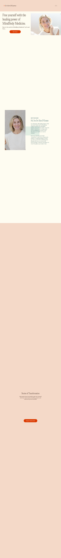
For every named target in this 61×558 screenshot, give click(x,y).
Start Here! (15, 31)
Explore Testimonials (30, 420)
